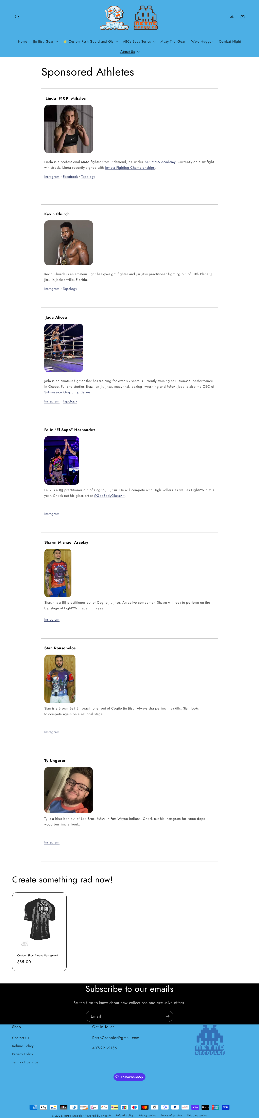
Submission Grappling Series (67, 392)
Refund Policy (22, 1045)
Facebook (70, 176)
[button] (17, 17)
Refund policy (125, 1115)
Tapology (88, 176)
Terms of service (171, 1115)
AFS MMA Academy (159, 161)
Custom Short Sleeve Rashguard (37, 955)
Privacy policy (147, 1115)
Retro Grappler (74, 1116)
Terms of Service (25, 1061)
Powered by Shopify (98, 1116)
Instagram (51, 176)
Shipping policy (197, 1115)
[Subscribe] (167, 1016)
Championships (142, 167)
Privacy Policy (22, 1053)
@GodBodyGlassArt (109, 495)
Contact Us (20, 1037)
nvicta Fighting (118, 167)
